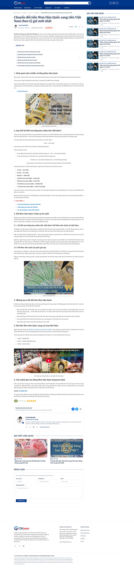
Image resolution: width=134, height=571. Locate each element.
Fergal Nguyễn (22, 25)
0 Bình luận (49, 27)
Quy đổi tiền (19, 458)
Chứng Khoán (18, 7)
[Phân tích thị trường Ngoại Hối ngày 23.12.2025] (92, 55)
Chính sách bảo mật (84, 533)
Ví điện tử (66, 7)
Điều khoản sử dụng (84, 530)
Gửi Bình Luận (21, 500)
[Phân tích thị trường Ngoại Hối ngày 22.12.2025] (92, 67)
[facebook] (110, 3)
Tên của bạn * (19, 478)
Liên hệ (82, 541)
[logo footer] (35, 528)
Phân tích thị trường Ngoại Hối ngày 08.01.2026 (110, 31)
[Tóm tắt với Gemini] (79, 26)
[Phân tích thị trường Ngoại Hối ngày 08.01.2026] (92, 32)
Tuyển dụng (83, 535)
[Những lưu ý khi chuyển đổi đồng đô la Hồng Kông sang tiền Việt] (31, 448)
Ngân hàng (27, 7)
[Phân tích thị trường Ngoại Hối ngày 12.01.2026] (92, 20)
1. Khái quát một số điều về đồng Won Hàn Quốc (28, 51)
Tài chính (57, 7)
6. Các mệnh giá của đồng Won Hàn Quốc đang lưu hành (30, 65)
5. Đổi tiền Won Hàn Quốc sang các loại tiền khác (28, 62)
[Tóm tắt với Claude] (82, 26)
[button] (83, 451)
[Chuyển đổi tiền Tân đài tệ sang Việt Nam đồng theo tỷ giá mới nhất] (66, 448)
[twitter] (117, 3)
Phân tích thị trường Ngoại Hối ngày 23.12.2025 (110, 54)
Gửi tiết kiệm (38, 7)
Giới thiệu (82, 538)
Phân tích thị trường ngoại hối (108, 17)
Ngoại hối (48, 7)
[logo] (20, 3)
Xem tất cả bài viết (44, 427)
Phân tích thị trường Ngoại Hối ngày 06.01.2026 (110, 43)
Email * (62, 478)
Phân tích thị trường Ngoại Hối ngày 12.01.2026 (110, 20)
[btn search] (89, 3)
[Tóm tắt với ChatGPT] (76, 26)
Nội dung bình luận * (20, 485)
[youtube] (114, 3)
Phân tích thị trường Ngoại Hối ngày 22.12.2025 (110, 66)
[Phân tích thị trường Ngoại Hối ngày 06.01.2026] (92, 44)
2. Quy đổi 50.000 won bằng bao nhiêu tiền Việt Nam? (30, 54)
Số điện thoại (41, 478)
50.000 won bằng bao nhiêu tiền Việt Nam (40, 329)
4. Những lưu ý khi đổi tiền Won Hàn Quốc (27, 60)
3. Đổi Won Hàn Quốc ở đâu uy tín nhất (26, 57)
